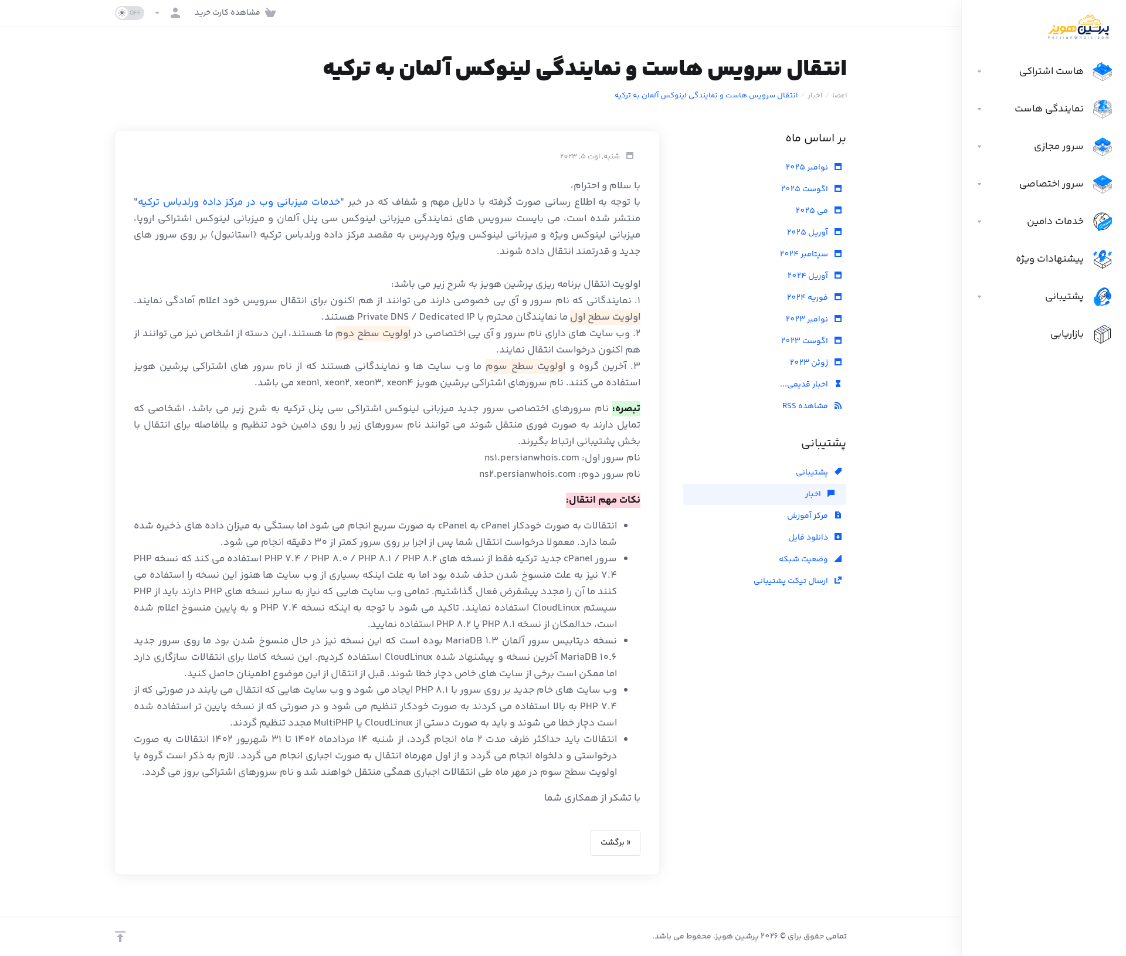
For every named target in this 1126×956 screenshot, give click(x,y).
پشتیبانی (813, 472)
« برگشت (615, 842)
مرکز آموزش (808, 516)
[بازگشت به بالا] (120, 937)
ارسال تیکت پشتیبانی (792, 581)
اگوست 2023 (805, 341)
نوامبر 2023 (808, 319)
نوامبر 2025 (808, 167)
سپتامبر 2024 (805, 254)
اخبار (815, 95)
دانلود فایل (809, 537)
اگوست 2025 (805, 189)
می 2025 (813, 211)
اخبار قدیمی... (805, 384)
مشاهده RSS (806, 406)
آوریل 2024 (809, 276)
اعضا (839, 95)
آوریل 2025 (808, 232)
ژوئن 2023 (810, 363)
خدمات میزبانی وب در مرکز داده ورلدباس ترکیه (239, 202)
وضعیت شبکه (804, 559)
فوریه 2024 (808, 297)
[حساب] (169, 12)
